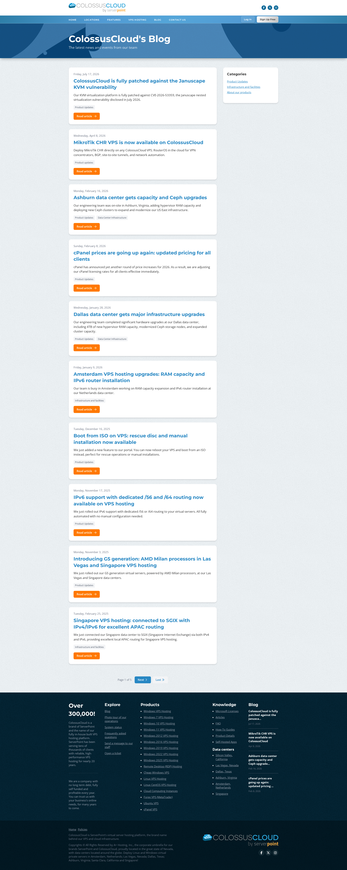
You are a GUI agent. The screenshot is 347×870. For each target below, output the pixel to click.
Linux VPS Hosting (155, 778)
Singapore (222, 793)
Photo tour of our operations (115, 719)
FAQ (218, 723)
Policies (82, 829)
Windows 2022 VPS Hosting (161, 754)
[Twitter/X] (270, 7)
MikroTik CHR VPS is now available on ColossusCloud (138, 142)
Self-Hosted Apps (226, 742)
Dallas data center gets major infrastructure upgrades (139, 314)
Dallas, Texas (224, 771)
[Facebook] (264, 7)
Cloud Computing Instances (161, 791)
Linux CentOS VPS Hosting (160, 785)
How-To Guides (225, 729)
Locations (91, 20)
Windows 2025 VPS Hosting (161, 760)
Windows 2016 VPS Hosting (161, 742)
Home (73, 20)
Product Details (225, 735)
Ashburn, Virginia (226, 777)
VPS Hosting (137, 20)
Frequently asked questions (115, 735)
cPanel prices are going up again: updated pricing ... (261, 782)
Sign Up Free (267, 19)
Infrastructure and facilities (89, 400)
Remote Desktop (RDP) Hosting (163, 766)
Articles (220, 717)
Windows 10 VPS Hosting (159, 723)
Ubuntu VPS (151, 803)
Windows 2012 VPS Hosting (161, 735)
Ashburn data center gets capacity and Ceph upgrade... (263, 759)
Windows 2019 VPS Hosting (161, 748)
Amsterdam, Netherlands (223, 785)
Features (114, 20)
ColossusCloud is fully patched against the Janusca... (263, 715)
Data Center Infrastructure (112, 217)
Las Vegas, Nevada (227, 765)
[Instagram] (276, 7)
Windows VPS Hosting (157, 711)
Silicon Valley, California (224, 757)
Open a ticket (113, 753)
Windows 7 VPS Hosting (158, 717)
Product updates (84, 162)
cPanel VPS (150, 809)
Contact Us (177, 20)
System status (113, 727)
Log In (248, 19)
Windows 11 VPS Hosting (159, 729)
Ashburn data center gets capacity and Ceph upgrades (140, 197)
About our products (239, 92)
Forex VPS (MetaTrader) (158, 797)
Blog (157, 20)
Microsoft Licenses (227, 711)
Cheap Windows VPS (156, 772)
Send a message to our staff (119, 745)
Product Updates (84, 107)
